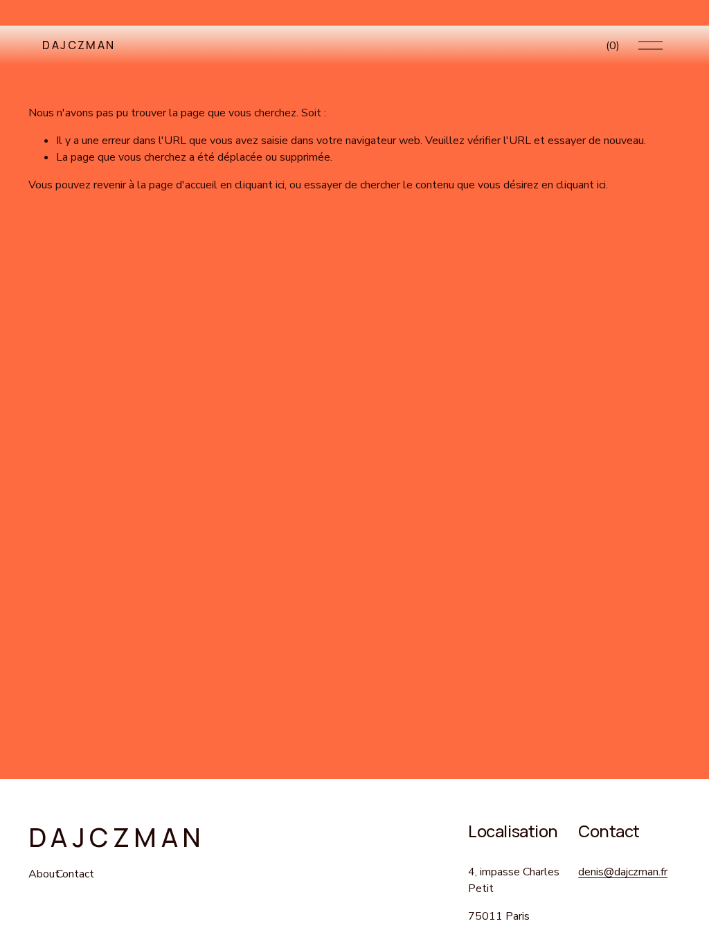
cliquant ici (260, 185)
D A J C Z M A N (77, 45)
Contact (75, 874)
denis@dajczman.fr (622, 872)
